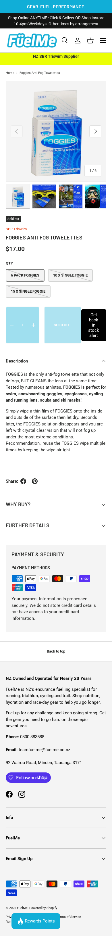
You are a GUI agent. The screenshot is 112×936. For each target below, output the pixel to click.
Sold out (62, 325)
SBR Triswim (16, 229)
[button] (90, 40)
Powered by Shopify (43, 908)
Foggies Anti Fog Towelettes (40, 73)
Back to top (56, 651)
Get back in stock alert (93, 325)
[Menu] (102, 40)
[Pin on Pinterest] (34, 481)
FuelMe (22, 908)
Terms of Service (69, 917)
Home (10, 73)
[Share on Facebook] (23, 481)
